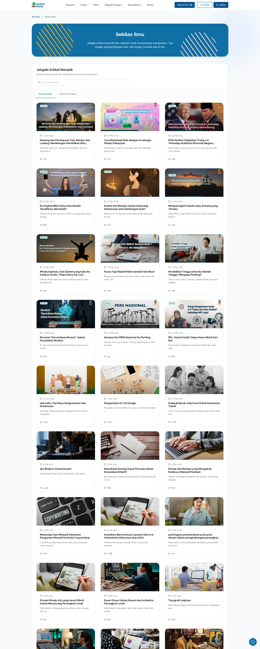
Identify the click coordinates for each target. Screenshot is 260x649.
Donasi (150, 5)
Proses (84, 5)
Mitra (95, 5)
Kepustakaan (134, 5)
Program (70, 5)
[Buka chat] (253, 642)
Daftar (222, 5)
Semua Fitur (183, 5)
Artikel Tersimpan (68, 94)
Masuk (206, 5)
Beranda (36, 17)
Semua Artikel (45, 94)
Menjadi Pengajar (113, 5)
